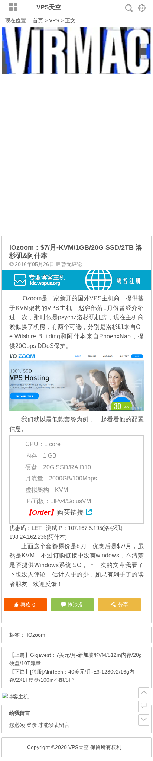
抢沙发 (75, 605)
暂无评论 (71, 264)
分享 (123, 605)
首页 (38, 20)
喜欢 (27, 605)
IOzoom (36, 635)
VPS (54, 20)
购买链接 (70, 512)
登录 (31, 725)
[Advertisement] (76, 155)
